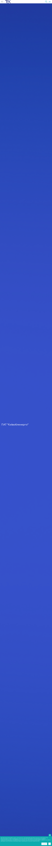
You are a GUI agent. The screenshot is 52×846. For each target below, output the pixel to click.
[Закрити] (49, 844)
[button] (46, 1)
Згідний (44, 844)
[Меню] (2, 1)
